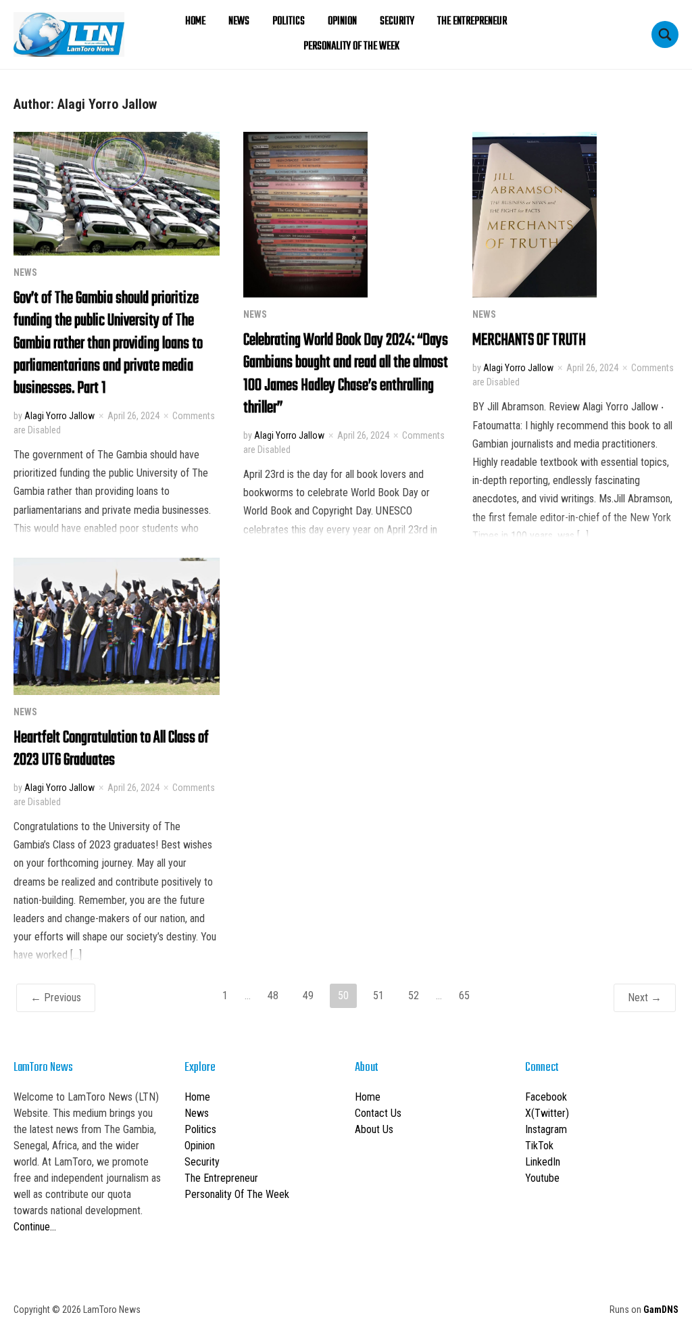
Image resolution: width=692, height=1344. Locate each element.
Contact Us (378, 1113)
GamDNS (660, 1309)
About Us (374, 1129)
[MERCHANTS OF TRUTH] (534, 214)
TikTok (539, 1145)
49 (308, 995)
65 (464, 995)
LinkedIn (542, 1161)
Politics (288, 21)
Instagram (546, 1129)
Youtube (542, 1178)
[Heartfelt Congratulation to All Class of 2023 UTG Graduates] (117, 625)
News (238, 21)
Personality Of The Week (351, 46)
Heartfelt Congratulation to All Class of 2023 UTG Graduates (111, 749)
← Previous (55, 997)
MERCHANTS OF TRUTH (529, 340)
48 (273, 995)
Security (397, 21)
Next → (645, 997)
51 (378, 995)
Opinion (342, 21)
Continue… (35, 1226)
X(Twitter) (547, 1113)
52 (413, 995)
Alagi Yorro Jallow (59, 415)
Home (195, 21)
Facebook (546, 1096)
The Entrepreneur (472, 21)
